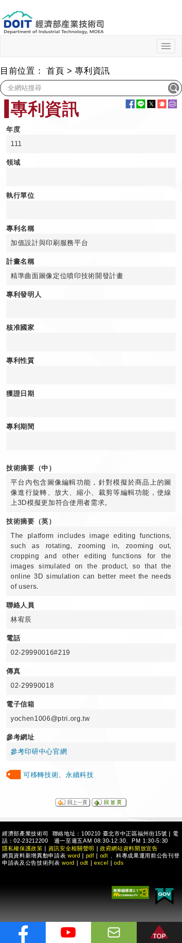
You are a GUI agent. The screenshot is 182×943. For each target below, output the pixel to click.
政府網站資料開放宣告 (129, 848)
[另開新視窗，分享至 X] (151, 103)
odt (104, 855)
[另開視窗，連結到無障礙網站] (130, 891)
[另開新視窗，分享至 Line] (140, 103)
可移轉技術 (40, 774)
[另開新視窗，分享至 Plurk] (162, 103)
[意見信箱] (114, 932)
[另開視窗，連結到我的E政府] (164, 894)
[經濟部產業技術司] (52, 17)
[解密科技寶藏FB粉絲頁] (23, 932)
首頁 (55, 70)
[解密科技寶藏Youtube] (68, 932)
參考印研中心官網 (39, 751)
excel (101, 863)
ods (119, 863)
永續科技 (80, 774)
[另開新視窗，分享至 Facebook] (130, 103)
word (68, 863)
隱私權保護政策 (22, 848)
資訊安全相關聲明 (71, 848)
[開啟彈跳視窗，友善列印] (172, 103)
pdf (90, 855)
